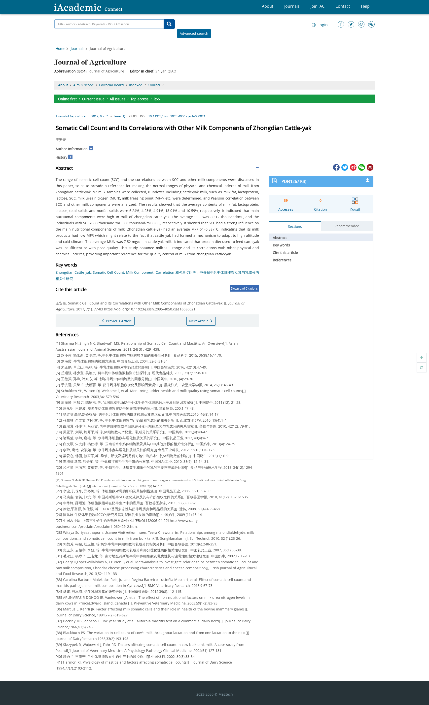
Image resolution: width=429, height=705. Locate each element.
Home (60, 48)
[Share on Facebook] (336, 167)
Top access (139, 99)
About (267, 6)
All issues (117, 99)
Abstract (280, 237)
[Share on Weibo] (353, 167)
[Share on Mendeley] (369, 167)
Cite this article (285, 252)
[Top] (422, 358)
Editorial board (111, 85)
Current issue (93, 99)
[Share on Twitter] (344, 167)
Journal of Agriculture (70, 116)
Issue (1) (119, 116)
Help (365, 6)
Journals (292, 6)
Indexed (136, 85)
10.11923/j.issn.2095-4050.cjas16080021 (176, 116)
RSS (157, 99)
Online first (67, 99)
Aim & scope (83, 85)
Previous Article (118, 321)
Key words (281, 245)
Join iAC (317, 6)
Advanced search (194, 33)
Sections (295, 226)
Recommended (346, 226)
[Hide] (422, 367)
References (282, 260)
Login (323, 25)
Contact (342, 6)
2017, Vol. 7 (99, 116)
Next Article (199, 321)
